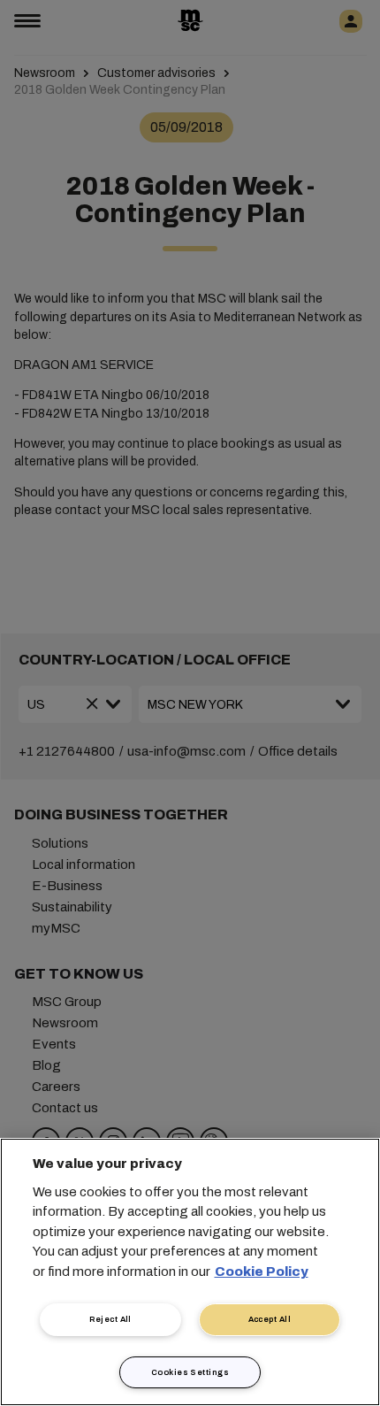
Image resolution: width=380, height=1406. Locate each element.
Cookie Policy (261, 1271)
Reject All (110, 1319)
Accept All (270, 1319)
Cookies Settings (190, 1372)
